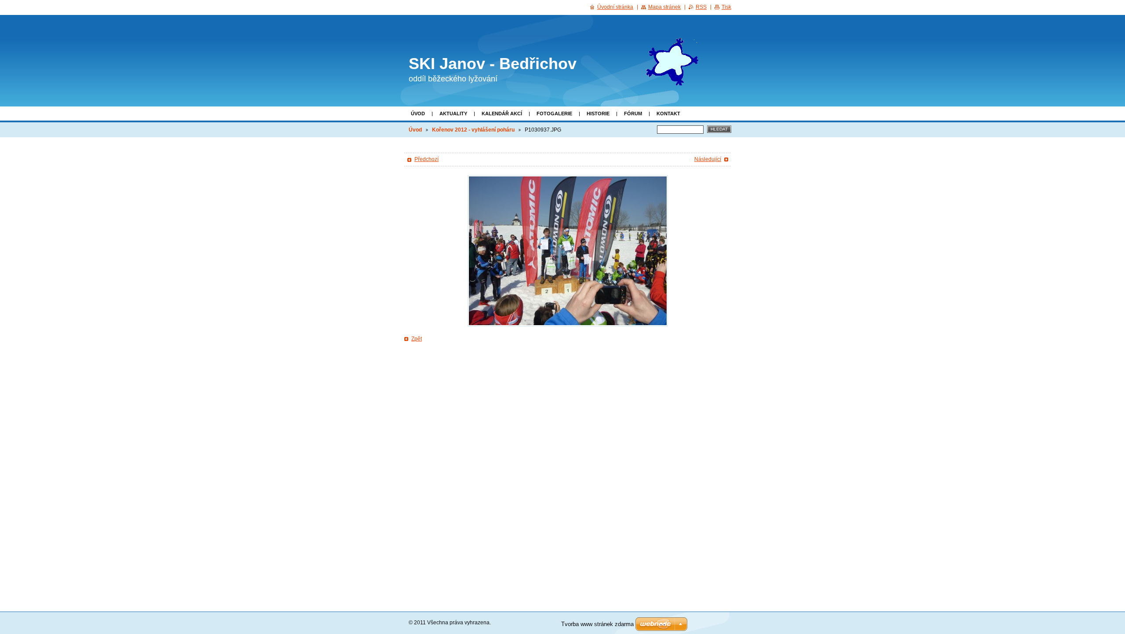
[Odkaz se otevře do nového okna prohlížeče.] (568, 250)
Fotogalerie (554, 113)
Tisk (726, 7)
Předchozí (426, 159)
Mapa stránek (664, 7)
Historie (598, 113)
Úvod (418, 113)
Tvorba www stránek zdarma (597, 624)
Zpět (416, 339)
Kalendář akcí (502, 113)
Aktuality (453, 113)
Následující (707, 159)
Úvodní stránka (615, 7)
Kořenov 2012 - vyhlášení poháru (473, 130)
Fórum (633, 113)
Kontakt (668, 113)
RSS (701, 7)
